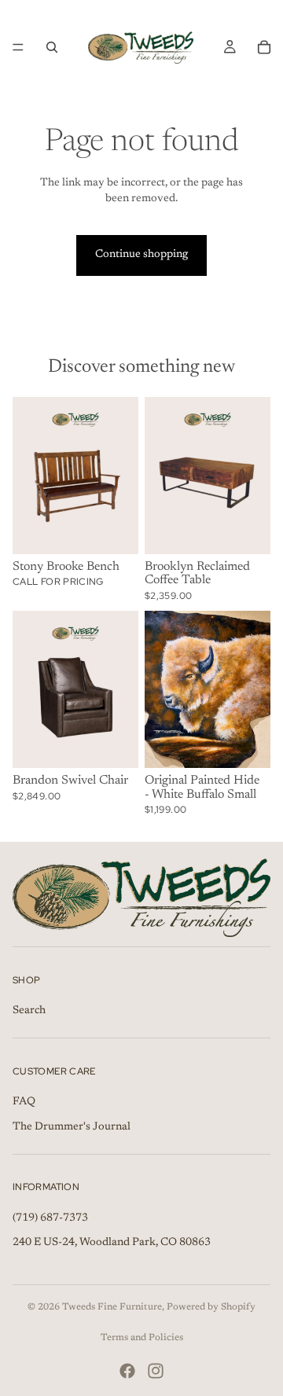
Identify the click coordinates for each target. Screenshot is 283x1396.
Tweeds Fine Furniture (112, 1307)
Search (29, 1010)
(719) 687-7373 (50, 1218)
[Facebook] (127, 1370)
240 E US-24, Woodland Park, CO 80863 (112, 1243)
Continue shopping (141, 254)
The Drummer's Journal (71, 1127)
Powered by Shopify (211, 1307)
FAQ (24, 1102)
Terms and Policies (142, 1338)
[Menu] (18, 47)
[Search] (52, 47)
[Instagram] (155, 1370)
